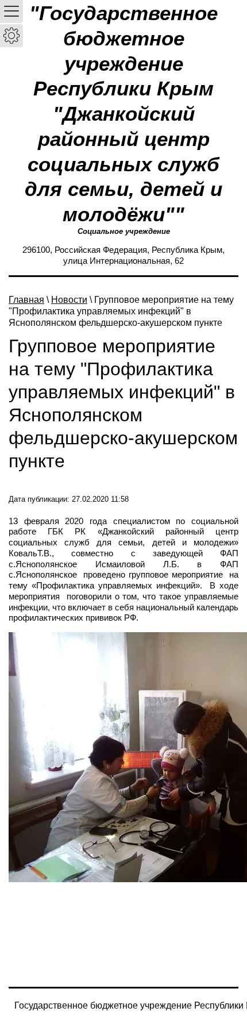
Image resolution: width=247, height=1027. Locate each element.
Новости (69, 300)
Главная (26, 300)
